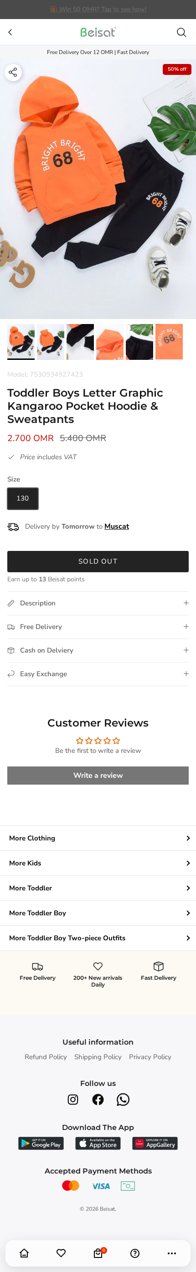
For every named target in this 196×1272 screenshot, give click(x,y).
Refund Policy (46, 1056)
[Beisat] (98, 32)
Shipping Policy (98, 1056)
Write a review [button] (98, 776)
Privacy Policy (150, 1056)
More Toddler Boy (37, 913)
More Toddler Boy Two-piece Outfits (67, 938)
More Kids (25, 863)
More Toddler (30, 888)
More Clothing (32, 838)
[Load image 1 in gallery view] (98, 189)
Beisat (107, 1209)
